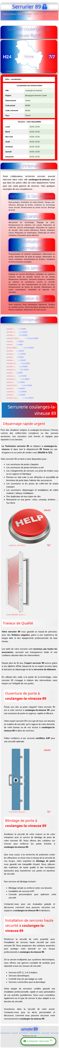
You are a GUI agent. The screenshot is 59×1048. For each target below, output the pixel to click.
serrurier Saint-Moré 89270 (16, 335)
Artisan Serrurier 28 (5, 1033)
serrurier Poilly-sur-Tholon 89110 (19, 385)
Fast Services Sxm (23, 1033)
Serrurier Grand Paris (35, 1033)
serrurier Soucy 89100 (15, 357)
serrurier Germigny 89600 (16, 392)
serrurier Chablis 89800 (15, 389)
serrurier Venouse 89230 (16, 360)
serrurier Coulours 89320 (16, 329)
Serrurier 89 (14, 1033)
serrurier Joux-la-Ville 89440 (17, 370)
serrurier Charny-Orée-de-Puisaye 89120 (22, 338)
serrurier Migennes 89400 (16, 376)
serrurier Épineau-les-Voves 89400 (20, 348)
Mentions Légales (29, 1045)
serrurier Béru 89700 (14, 373)
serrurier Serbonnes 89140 (16, 332)
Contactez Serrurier (39, 1041)
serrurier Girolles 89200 (15, 382)
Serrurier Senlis (45, 1033)
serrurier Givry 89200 (14, 345)
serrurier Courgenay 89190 (16, 367)
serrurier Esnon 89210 (15, 351)
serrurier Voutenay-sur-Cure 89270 (20, 398)
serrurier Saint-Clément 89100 (18, 363)
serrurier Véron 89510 (14, 341)
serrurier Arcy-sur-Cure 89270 (18, 379)
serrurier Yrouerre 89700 (16, 354)
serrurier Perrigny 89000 (15, 395)
